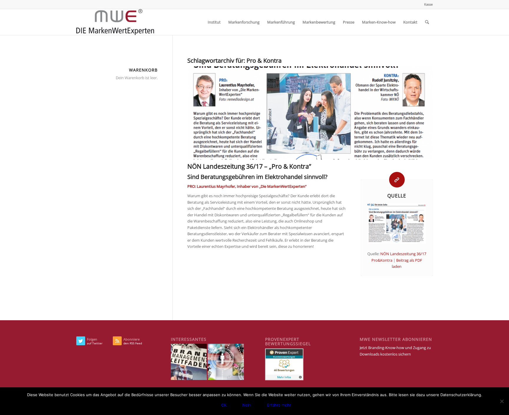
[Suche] (427, 22)
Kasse (428, 4)
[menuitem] (427, 4)
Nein (246, 405)
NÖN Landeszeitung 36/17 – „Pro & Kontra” (249, 166)
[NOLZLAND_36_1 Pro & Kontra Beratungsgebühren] (310, 113)
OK (224, 405)
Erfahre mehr (279, 405)
